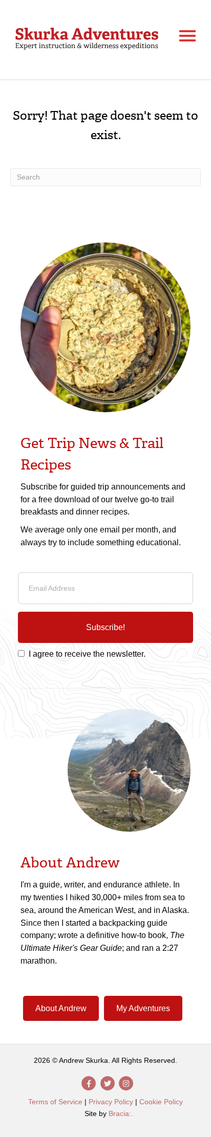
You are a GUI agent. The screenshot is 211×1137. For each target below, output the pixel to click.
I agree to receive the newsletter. (87, 654)
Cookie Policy (161, 1102)
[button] (105, 627)
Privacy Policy (111, 1102)
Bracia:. (121, 1113)
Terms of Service (55, 1102)
